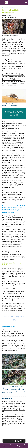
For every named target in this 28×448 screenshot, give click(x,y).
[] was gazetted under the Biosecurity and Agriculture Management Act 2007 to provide (13, 77)
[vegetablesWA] (14, 2)
